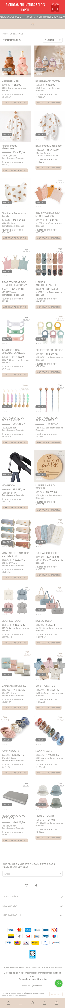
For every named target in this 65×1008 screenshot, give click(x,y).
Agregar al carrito (14, 103)
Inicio (5, 33)
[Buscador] (32, 1002)
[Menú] (20, 1002)
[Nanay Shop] (8, 1002)
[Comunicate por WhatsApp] (58, 983)
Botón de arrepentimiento (32, 979)
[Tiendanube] (32, 985)
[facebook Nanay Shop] (36, 885)
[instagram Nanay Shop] (26, 885)
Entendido (56, 994)
